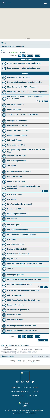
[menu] (45, 4)
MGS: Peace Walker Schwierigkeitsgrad (23, 300)
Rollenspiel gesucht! (15, 274)
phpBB (18, 360)
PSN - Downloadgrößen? (17, 125)
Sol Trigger (12, 165)
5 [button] (32, 56)
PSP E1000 (11, 239)
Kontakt (36, 391)
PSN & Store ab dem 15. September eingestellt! (27, 92)
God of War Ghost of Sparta (19, 171)
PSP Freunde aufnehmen (17, 229)
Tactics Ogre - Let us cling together (22, 114)
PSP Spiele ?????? (14, 194)
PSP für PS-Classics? (15, 105)
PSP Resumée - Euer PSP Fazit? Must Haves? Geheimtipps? (25, 97)
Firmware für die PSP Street (19, 77)
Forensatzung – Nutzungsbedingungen (23, 68)
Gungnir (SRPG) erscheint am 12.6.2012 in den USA (26, 151)
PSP (2, 50)
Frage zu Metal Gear (15, 305)
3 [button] (27, 56)
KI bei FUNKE (32, 395)
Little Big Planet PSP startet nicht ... (22, 326)
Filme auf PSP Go (14, 314)
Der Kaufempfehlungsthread (19, 284)
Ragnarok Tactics (14, 176)
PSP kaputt (12, 199)
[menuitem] (3, 43)
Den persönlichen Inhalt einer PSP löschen (24, 82)
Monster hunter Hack (16, 181)
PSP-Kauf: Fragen (14, 140)
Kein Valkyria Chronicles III (18, 254)
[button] (19, 56)
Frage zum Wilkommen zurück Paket (22, 330)
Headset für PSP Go (15, 209)
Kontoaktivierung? (15, 319)
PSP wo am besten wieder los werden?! (23, 290)
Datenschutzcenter (31, 387)
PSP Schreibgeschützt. (16, 160)
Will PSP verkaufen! (15, 295)
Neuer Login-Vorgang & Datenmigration (24, 63)
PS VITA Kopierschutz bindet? (19, 204)
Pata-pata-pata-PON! (16, 145)
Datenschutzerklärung (20, 391)
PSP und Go (12, 218)
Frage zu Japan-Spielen (17, 135)
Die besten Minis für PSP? (18, 130)
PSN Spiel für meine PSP (17, 121)
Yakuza (10, 268)
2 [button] (25, 56)
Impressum (15, 387)
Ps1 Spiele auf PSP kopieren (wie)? (21, 234)
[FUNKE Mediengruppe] (25, 404)
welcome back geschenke (18, 310)
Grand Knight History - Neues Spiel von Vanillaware (23, 187)
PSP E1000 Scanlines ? (16, 244)
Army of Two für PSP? (16, 156)
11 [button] (36, 56)
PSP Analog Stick (14, 225)
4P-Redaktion (17, 395)
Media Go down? (14, 109)
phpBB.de (33, 362)
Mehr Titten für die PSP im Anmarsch (22, 87)
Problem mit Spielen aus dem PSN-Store (24, 279)
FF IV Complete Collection (17, 214)
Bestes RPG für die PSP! (17, 249)
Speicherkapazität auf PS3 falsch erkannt (25, 263)
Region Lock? (12, 259)
